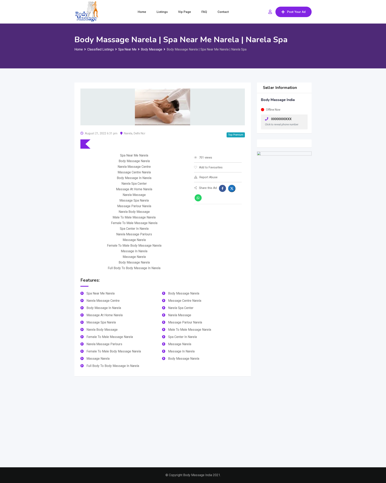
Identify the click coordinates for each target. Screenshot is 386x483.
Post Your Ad (296, 12)
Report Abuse (208, 177)
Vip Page (184, 12)
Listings (162, 12)
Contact (223, 12)
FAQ (204, 12)
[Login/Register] (270, 12)
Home (142, 12)
